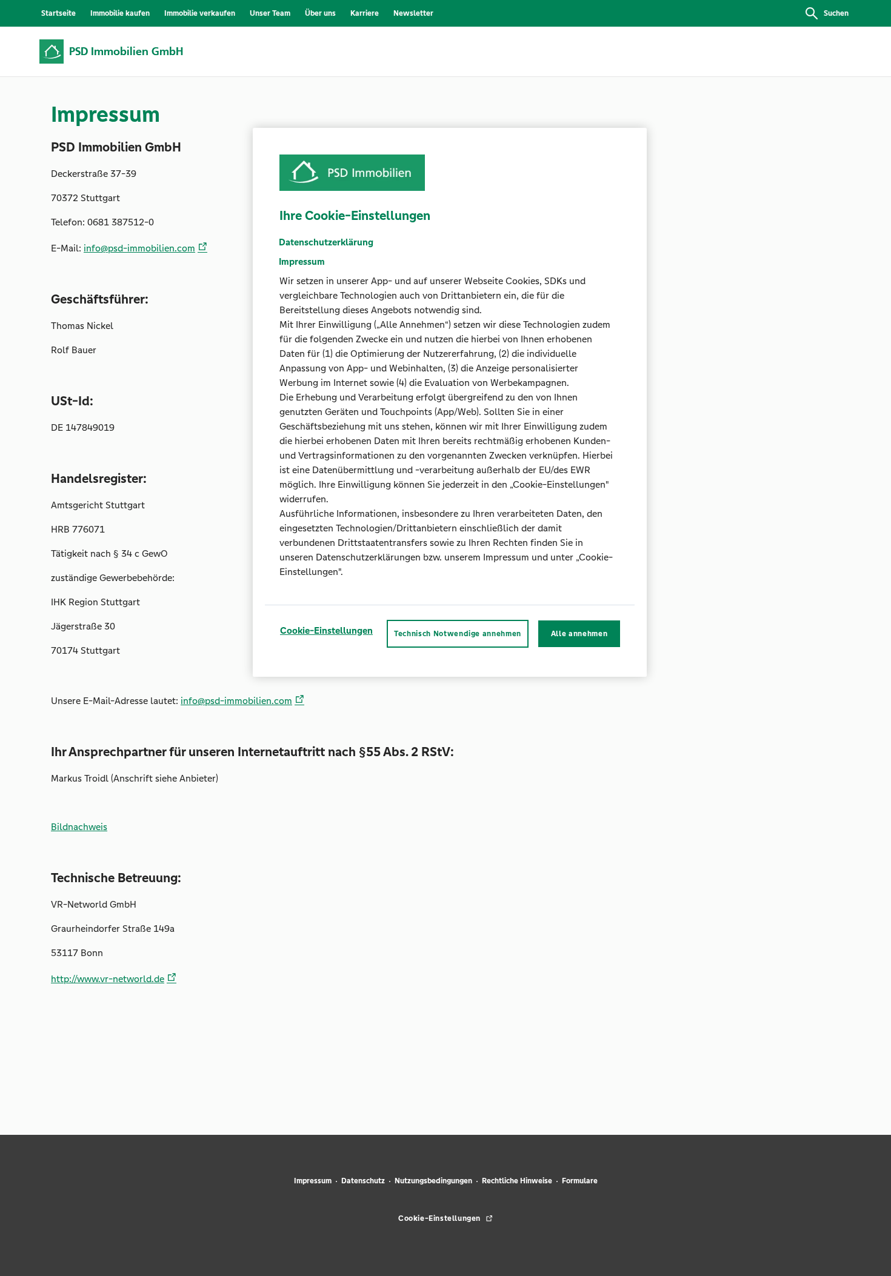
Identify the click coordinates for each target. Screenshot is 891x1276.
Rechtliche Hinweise (517, 1181)
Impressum (313, 1181)
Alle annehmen (579, 633)
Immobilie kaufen (120, 13)
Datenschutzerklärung (326, 241)
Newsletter (413, 13)
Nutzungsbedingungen (433, 1181)
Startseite (58, 13)
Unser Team (270, 13)
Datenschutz (363, 1181)
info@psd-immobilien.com (139, 248)
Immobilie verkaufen (199, 13)
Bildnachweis (79, 826)
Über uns (320, 13)
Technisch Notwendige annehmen (457, 633)
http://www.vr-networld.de (107, 979)
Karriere (364, 13)
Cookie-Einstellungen (326, 630)
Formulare (580, 1181)
